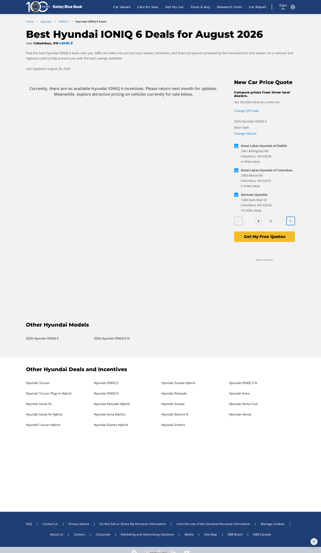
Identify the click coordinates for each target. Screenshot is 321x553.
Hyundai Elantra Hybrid (111, 425)
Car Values (121, 7)
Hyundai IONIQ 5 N (243, 383)
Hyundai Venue (240, 414)
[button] (160, 404)
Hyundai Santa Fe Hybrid (44, 414)
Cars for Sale (147, 7)
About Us (56, 534)
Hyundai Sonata (173, 404)
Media (189, 534)
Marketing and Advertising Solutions (147, 534)
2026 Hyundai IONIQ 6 (42, 338)
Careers (79, 534)
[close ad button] (314, 541)
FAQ (29, 524)
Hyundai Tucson (38, 383)
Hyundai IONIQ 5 (106, 383)
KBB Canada (262, 534)
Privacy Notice (79, 524)
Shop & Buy (200, 7)
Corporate (103, 534)
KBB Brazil (235, 534)
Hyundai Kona (239, 393)
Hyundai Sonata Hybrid (178, 383)
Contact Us (50, 524)
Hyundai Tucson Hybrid (43, 425)
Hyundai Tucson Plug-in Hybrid (48, 393)
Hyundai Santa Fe (39, 404)
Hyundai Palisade (174, 393)
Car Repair (257, 7)
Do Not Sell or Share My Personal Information (133, 524)
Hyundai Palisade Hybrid (112, 404)
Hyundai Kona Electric (110, 414)
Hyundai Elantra (173, 425)
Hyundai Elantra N (174, 414)
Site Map (210, 534)
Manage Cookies (273, 524)
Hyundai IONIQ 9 (106, 393)
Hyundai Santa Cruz (243, 404)
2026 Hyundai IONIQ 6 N (111, 338)
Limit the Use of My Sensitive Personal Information (213, 524)
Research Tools (229, 7)
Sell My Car (174, 7)
